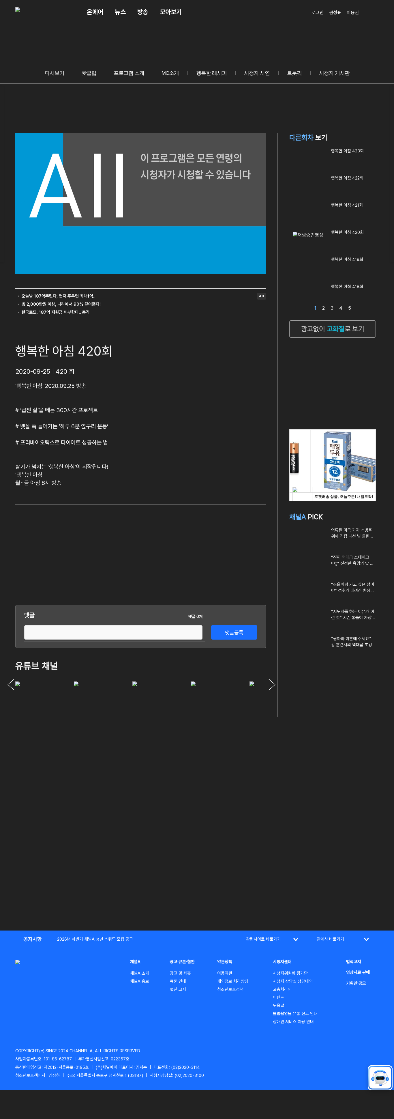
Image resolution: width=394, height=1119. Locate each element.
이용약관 (224, 973)
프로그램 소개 (129, 73)
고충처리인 (282, 989)
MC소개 (170, 73)
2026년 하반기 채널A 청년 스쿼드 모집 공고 (95, 939)
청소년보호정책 (230, 989)
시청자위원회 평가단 (290, 973)
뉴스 (120, 12)
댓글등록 (234, 632)
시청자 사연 (257, 73)
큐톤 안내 (178, 981)
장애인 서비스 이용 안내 (293, 1021)
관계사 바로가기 (330, 939)
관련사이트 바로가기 (263, 939)
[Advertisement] (223, 549)
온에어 (95, 12)
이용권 (353, 12)
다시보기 (54, 73)
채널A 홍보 (139, 981)
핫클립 (89, 73)
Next (272, 684)
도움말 (278, 1005)
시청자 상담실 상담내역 (293, 981)
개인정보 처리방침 (232, 981)
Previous (11, 684)
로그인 (318, 12)
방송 (142, 12)
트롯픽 (294, 73)
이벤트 (278, 997)
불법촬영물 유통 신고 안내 (295, 1013)
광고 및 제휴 (180, 973)
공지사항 (32, 939)
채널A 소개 (139, 973)
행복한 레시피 (211, 73)
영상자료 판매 (358, 972)
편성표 (335, 12)
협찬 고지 (178, 989)
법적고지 (353, 961)
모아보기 (171, 12)
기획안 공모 (356, 983)
